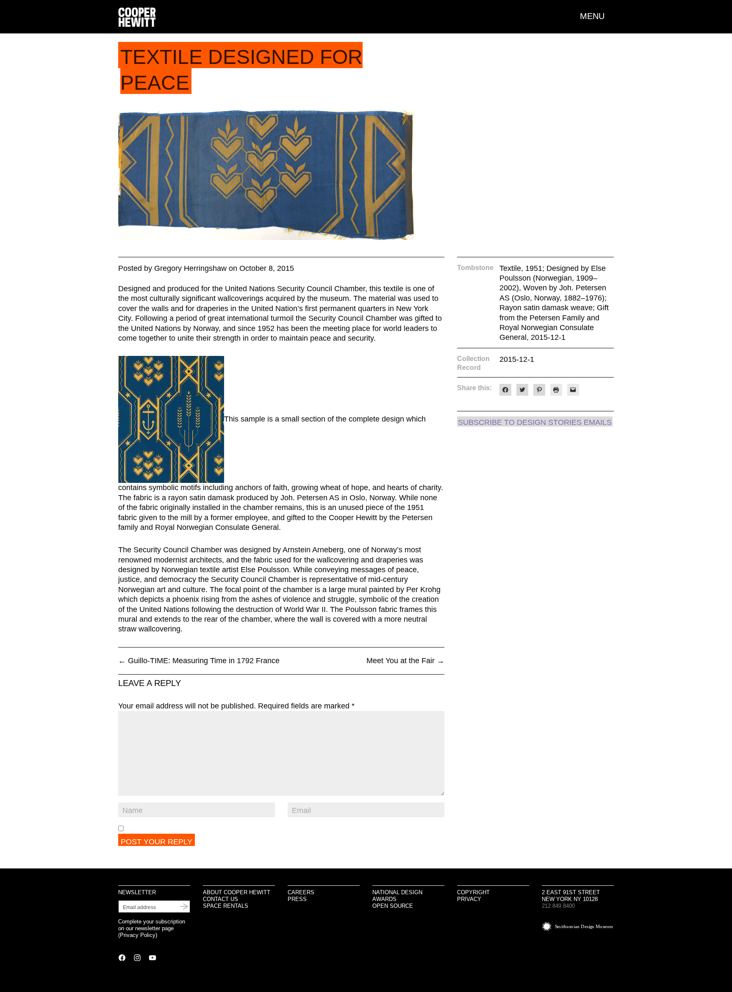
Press (297, 899)
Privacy (469, 899)
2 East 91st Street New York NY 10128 (571, 895)
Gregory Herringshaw (190, 268)
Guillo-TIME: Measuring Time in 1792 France (199, 660)
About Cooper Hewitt (236, 892)
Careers (301, 892)
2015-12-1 (516, 359)
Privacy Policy (137, 935)
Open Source (392, 906)
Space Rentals (225, 906)
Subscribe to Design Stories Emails (535, 422)
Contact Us (220, 899)
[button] (597, 16)
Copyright (473, 892)
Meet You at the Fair (405, 660)
